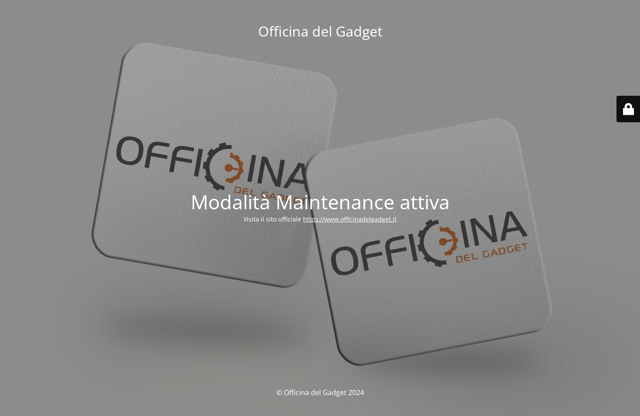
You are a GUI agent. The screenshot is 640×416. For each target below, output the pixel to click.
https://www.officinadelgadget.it (350, 219)
